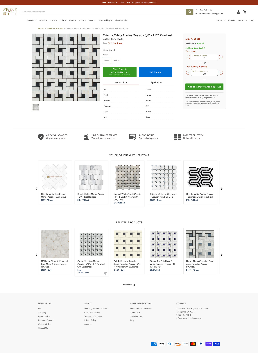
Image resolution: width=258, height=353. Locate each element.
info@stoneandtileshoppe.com (211, 13)
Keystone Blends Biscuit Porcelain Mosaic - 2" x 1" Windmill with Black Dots (127, 264)
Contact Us (43, 328)
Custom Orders (44, 324)
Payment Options (45, 320)
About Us (88, 324)
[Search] (189, 12)
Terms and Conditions (93, 316)
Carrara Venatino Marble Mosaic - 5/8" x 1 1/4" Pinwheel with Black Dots (91, 264)
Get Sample (155, 72)
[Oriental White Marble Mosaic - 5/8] (66, 67)
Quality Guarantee (92, 312)
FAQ (40, 308)
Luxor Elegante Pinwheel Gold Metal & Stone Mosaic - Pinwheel (54, 264)
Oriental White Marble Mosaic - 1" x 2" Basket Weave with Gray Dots (127, 197)
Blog (132, 320)
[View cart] (244, 12)
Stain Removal (136, 316)
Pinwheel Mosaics (55, 28)
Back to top (127, 284)
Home (41, 28)
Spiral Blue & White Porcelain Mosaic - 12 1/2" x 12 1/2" (162, 264)
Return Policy (44, 316)
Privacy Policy (90, 320)
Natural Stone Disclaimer (141, 308)
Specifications (120, 82)
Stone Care (135, 312)
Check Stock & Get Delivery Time (119, 72)
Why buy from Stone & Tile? (96, 308)
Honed (106, 60)
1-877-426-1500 (205, 10)
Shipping (42, 312)
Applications (156, 82)
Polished (117, 60)
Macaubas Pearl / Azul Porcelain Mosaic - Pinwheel (200, 264)
